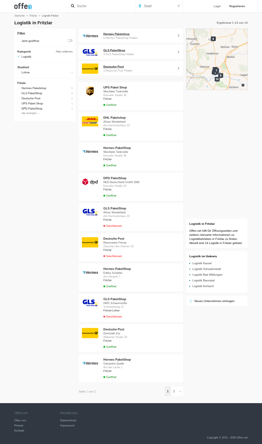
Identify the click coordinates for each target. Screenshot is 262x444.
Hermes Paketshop (33, 88)
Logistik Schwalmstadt (206, 269)
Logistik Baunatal (203, 280)
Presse (18, 425)
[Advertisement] (45, 186)
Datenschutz (68, 420)
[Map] (216, 59)
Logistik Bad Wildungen (207, 274)
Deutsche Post (30, 98)
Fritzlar (33, 15)
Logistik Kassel (202, 263)
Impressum (67, 425)
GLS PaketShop (31, 93)
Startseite (19, 15)
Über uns (20, 420)
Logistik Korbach (203, 286)
